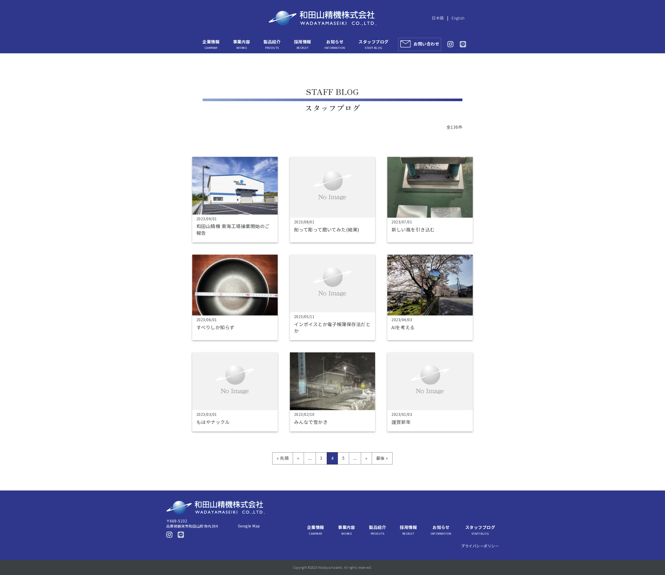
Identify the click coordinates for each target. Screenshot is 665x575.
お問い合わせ (426, 44)
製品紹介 (272, 44)
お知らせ (334, 44)
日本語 (438, 18)
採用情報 (302, 44)
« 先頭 (283, 458)
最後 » (382, 458)
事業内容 (241, 44)
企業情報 (211, 44)
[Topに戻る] (654, 560)
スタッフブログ (373, 44)
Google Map (249, 525)
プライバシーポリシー (480, 545)
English (457, 18)
